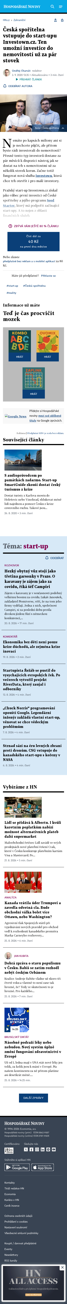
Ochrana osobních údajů (18, 1216)
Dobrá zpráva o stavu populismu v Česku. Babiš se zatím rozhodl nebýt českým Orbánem (32, 968)
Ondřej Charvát (21, 70)
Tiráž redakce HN (14, 1188)
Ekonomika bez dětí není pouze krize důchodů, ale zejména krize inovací (31, 647)
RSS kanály (10, 1260)
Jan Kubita (21, 955)
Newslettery (11, 1255)
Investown (44, 176)
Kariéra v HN (11, 1200)
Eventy (8, 1249)
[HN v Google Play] (17, 1167)
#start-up (12, 285)
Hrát (19, 356)
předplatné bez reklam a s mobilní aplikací (29, 261)
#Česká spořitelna (34, 285)
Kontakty (9, 1183)
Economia (10, 1194)
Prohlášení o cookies (16, 1222)
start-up (35, 546)
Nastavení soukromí (15, 1227)
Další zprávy (33, 1097)
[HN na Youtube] (54, 1149)
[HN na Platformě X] (26, 1149)
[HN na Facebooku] (31, 1149)
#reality (11, 292)
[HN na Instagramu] (37, 1149)
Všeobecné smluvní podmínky (21, 1233)
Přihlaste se (48, 275)
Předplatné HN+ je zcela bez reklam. (45, 433)
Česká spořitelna (51, 128)
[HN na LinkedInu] (42, 1149)
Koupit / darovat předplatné (20, 1243)
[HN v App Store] (42, 1167)
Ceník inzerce (11, 1206)
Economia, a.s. (28, 1129)
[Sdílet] (55, 20)
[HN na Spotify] (48, 1149)
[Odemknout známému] (62, 20)
